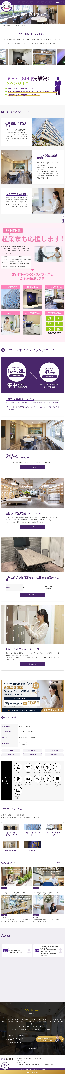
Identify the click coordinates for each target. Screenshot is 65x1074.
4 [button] (31, 68)
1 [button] (20, 68)
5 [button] (34, 68)
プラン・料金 (10, 26)
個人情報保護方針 (49, 1064)
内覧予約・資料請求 (33, 1072)
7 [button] (41, 68)
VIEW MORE (59, 862)
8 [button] (44, 68)
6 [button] (37, 68)
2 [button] (24, 68)
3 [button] (27, 68)
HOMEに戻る (32, 1048)
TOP (4, 26)
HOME (59, 2)
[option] (20, 57)
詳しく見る (32, 467)
